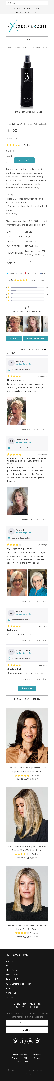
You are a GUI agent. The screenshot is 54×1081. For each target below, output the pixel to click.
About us (10, 961)
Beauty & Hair (40, 1070)
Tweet (11, 273)
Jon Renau (11, 138)
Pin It (28, 273)
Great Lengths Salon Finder (18, 984)
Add (36, 273)
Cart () (22, 12)
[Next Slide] (45, 324)
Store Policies (12, 970)
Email (44, 273)
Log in (38, 8)
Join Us (16, 8)
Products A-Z (12, 979)
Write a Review (38, 339)
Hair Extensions (20, 1055)
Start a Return (12, 975)
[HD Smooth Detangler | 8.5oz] (27, 81)
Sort (23, 350)
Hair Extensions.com (23, 1070)
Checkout (33, 12)
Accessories (22, 1062)
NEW (35, 1062)
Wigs (26, 1058)
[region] (27, 324)
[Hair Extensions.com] (27, 26)
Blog (8, 988)
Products (18, 48)
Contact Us (27, 8)
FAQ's (8, 966)
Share (20, 273)
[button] (18, 145)
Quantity (10, 156)
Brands (37, 1058)
